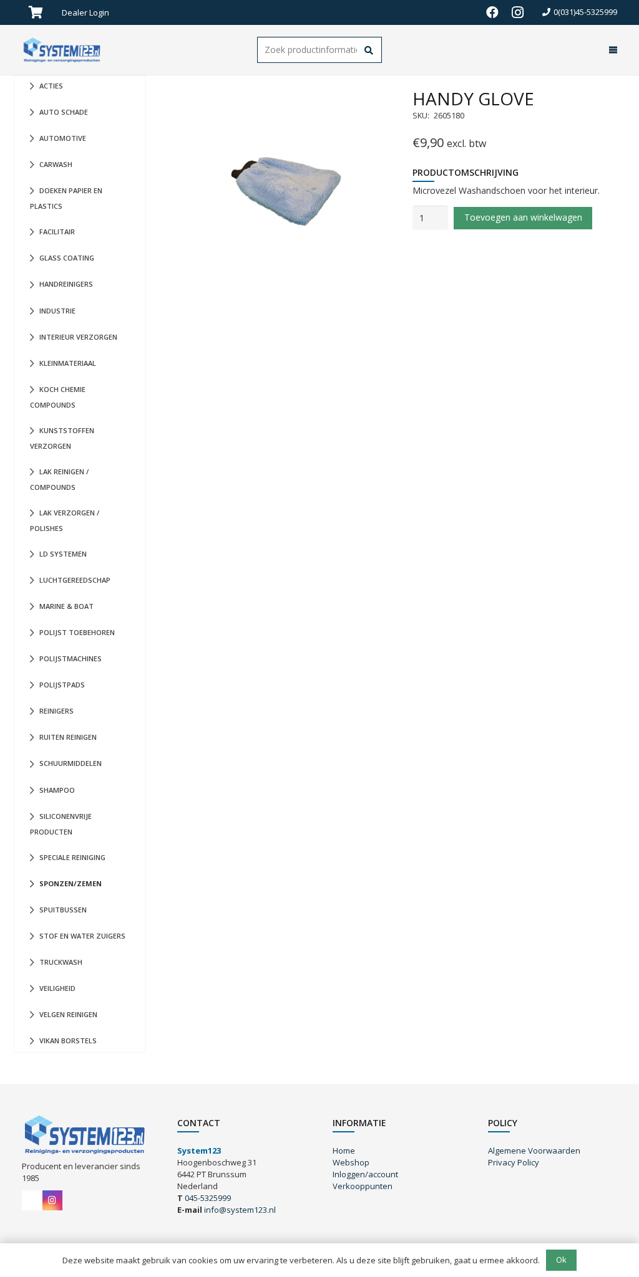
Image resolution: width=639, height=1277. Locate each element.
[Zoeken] (369, 51)
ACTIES (51, 85)
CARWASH (55, 164)
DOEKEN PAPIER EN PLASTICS (66, 198)
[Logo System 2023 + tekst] (63, 49)
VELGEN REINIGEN (68, 1014)
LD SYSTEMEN (63, 553)
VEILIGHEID (57, 988)
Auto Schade (63, 112)
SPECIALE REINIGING (72, 857)
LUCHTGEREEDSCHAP (74, 580)
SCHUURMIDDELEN (70, 763)
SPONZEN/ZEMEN (70, 883)
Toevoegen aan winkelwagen (523, 217)
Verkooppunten (363, 1186)
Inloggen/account (365, 1174)
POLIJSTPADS (62, 684)
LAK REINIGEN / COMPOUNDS (59, 479)
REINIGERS (56, 710)
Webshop (351, 1162)
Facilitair (57, 231)
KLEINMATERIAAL (67, 363)
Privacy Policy (513, 1162)
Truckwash (60, 962)
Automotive (62, 138)
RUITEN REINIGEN (68, 737)
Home (344, 1150)
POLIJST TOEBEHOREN (77, 632)
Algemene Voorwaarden (534, 1150)
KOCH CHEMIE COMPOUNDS (57, 397)
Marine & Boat (66, 606)
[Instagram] (517, 12)
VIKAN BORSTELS (68, 1040)
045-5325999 (208, 1197)
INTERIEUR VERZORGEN (78, 337)
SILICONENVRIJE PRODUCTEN (61, 823)
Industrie (57, 310)
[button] (114, 12)
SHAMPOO (57, 790)
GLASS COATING (66, 257)
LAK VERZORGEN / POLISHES (64, 520)
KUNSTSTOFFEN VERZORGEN (62, 438)
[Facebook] (492, 12)
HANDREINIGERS (66, 284)
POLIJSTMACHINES (70, 658)
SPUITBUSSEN (63, 909)
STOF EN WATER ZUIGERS (82, 935)
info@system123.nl (240, 1209)
